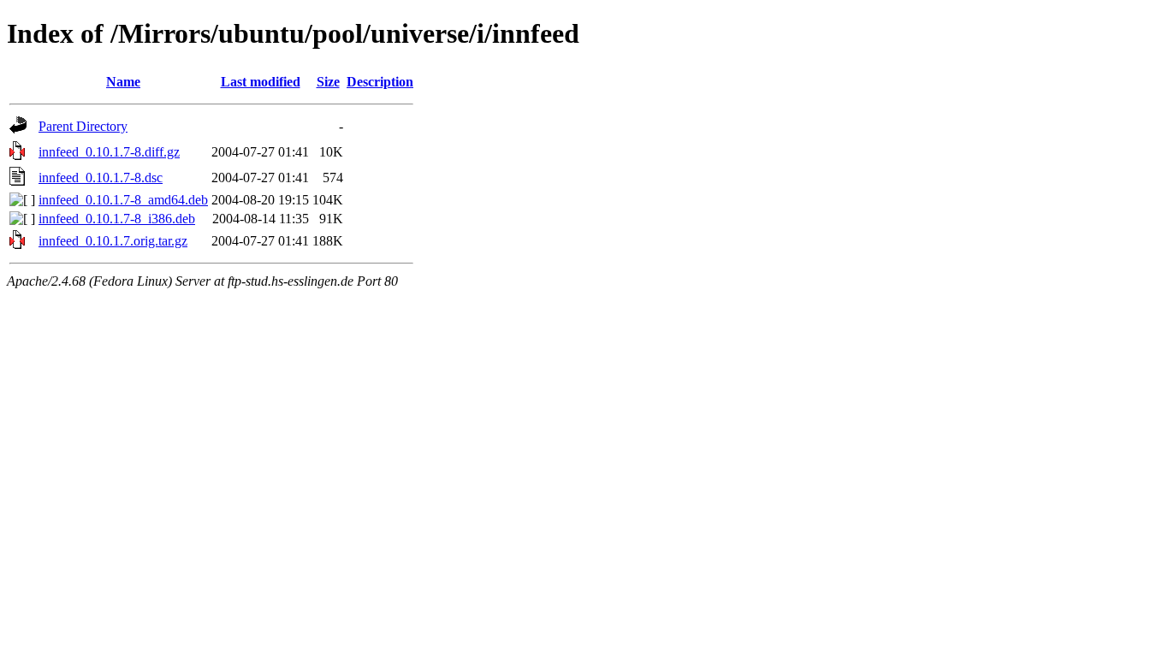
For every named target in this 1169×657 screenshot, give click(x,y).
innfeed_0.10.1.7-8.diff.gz (109, 152)
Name (123, 81)
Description (380, 81)
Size (328, 81)
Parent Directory (83, 126)
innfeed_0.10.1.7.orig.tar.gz (113, 241)
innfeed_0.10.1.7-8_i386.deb (117, 218)
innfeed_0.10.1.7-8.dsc (101, 177)
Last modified (260, 81)
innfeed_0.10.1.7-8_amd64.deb (123, 199)
